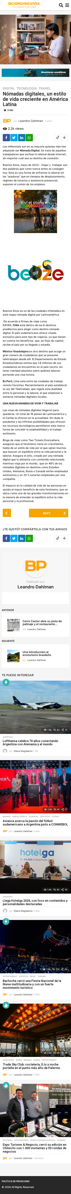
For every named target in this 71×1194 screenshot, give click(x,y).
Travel (45, 88)
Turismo (41, 976)
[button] (61, 5)
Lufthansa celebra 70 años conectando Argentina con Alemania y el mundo (30, 742)
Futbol (55, 816)
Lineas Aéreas (19, 816)
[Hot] (6, 1005)
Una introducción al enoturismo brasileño (38, 653)
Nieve (33, 976)
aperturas (8, 1060)
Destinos (7, 1140)
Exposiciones (21, 1140)
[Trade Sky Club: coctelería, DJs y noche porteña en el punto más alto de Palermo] (35, 1030)
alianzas (33, 816)
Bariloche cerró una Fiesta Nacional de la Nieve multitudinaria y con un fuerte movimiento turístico (32, 984)
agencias (8, 737)
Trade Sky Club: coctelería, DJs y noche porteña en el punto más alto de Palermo (31, 1066)
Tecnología (27, 88)
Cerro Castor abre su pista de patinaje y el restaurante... (42, 622)
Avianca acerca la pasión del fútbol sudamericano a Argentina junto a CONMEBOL (35, 822)
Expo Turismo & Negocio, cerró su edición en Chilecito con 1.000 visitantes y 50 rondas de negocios (34, 1148)
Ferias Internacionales (42, 1140)
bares (19, 1060)
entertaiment (10, 976)
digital (9, 88)
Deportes (45, 816)
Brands (7, 816)
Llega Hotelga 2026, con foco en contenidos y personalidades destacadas (35, 902)
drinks (36, 1060)
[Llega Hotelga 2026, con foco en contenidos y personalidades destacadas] (35, 867)
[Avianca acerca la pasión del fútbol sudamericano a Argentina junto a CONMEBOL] (35, 786)
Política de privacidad (15, 1181)
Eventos (23, 976)
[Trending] (6, 682)
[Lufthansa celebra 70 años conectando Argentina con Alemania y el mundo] (35, 707)
